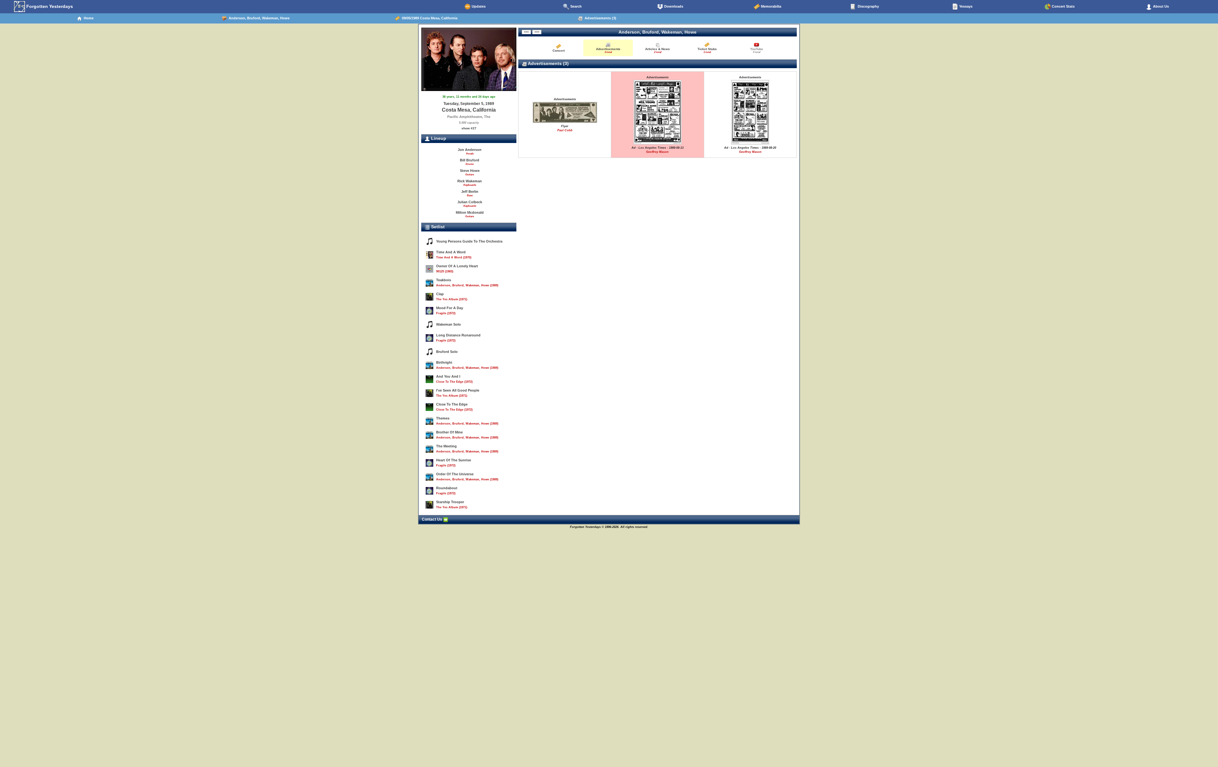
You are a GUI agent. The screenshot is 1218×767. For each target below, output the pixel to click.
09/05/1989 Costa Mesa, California (428, 18)
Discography (868, 6)
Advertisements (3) (599, 18)
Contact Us (432, 519)
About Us (1160, 6)
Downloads (673, 6)
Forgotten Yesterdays (49, 6)
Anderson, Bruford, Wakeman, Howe (258, 18)
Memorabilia (770, 6)
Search (575, 6)
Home (88, 18)
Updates (478, 6)
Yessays (965, 6)
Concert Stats (1063, 6)
